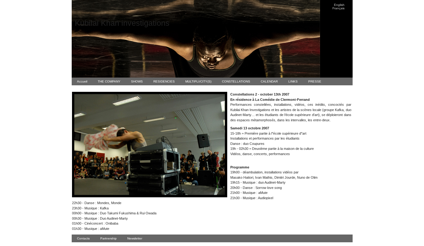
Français (338, 8)
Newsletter (134, 238)
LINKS (293, 81)
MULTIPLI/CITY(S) (198, 81)
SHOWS (137, 81)
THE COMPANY (109, 81)
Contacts (83, 238)
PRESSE (314, 81)
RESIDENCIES (164, 81)
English (339, 5)
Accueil (82, 81)
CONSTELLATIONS (236, 81)
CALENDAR (269, 81)
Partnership (108, 238)
